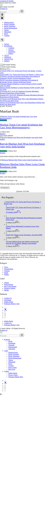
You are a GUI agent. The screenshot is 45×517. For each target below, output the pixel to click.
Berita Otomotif (9, 24)
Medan (6, 290)
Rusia (6, 34)
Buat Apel (11, 369)
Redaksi (2, 134)
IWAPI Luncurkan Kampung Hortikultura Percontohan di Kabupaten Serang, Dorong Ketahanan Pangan (19, 81)
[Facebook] (5, 307)
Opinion (7, 271)
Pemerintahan (8, 269)
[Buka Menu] (2, 18)
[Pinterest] (5, 312)
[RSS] (5, 318)
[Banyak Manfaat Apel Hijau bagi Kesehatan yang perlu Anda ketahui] (22, 139)
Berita (6, 273)
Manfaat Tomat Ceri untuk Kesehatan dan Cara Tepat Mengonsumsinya (21, 126)
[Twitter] (5, 310)
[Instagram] (5, 316)
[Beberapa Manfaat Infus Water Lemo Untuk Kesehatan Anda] (21, 160)
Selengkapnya (5, 187)
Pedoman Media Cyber (11, 304)
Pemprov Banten (9, 288)
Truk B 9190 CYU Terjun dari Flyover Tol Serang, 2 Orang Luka (22, 74)
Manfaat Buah (9, 22)
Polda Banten (8, 284)
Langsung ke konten (7, 1)
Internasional (12, 347)
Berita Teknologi (9, 26)
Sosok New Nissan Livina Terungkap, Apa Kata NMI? (24, 235)
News (6, 267)
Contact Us (8, 298)
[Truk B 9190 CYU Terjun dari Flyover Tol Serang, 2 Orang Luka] (22, 73)
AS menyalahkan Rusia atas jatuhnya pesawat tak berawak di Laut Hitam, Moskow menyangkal (22, 242)
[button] (22, 11)
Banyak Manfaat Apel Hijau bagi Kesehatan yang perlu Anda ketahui (22, 145)
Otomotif (11, 345)
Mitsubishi (7, 32)
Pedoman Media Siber (15, 377)
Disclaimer (7, 300)
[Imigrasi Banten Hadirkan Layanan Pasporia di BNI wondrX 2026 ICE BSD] (22, 86)
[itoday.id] (3, 9)
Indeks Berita (8, 302)
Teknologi (11, 349)
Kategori (7, 339)
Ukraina (7, 35)
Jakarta (6, 283)
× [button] (1, 332)
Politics (6, 274)
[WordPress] (5, 314)
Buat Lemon (12, 367)
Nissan (6, 30)
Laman (6, 371)
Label (6, 351)
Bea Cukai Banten (10, 286)
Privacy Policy (13, 375)
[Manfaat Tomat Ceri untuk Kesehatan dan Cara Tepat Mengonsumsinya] (22, 118)
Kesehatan (3, 120)
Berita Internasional (10, 28)
